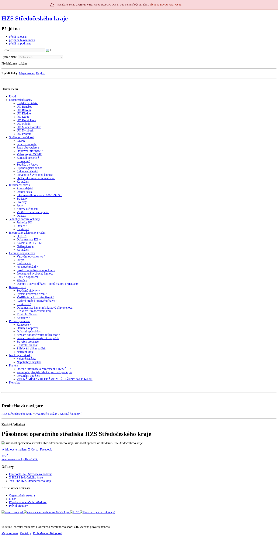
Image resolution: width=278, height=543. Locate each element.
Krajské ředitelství (70, 413)
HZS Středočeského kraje (35, 18)
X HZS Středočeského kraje (26, 477)
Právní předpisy (18, 505)
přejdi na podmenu (20, 43)
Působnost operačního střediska (28, 502)
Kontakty (25, 533)
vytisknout (8, 449)
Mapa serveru (27, 73)
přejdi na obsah (18, 36)
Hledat (5, 50)
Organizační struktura (22, 495)
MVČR (6, 455)
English (40, 73)
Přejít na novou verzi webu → (167, 4)
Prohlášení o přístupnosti (47, 533)
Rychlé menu (9, 56)
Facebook (46, 449)
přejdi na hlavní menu (22, 40)
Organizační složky (45, 413)
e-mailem (21, 449)
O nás (12, 498)
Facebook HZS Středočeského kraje (30, 474)
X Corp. (33, 449)
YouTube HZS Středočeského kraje (30, 480)
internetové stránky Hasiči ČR (19, 459)
